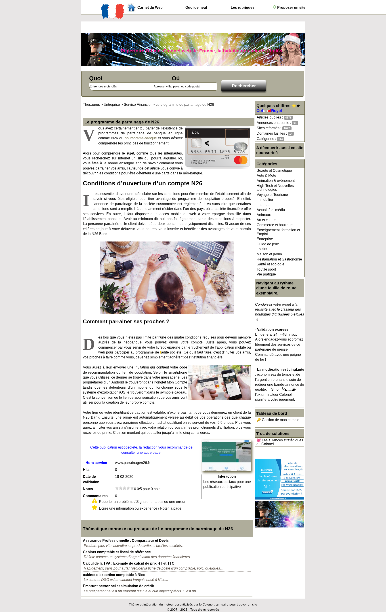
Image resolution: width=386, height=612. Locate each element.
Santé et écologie (270, 264)
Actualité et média (271, 210)
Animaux (264, 215)
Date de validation (91, 479)
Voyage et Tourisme (272, 195)
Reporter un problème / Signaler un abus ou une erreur (142, 502)
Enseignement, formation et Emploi (278, 232)
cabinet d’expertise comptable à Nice (114, 575)
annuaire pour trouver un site (236, 604)
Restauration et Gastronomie (279, 259)
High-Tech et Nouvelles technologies (275, 188)
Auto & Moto (266, 175)
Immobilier (265, 199)
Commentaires (95, 496)
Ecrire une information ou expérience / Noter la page (140, 508)
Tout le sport (266, 269)
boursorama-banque (141, 138)
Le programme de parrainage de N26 (184, 104)
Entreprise (265, 239)
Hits (86, 470)
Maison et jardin (269, 254)
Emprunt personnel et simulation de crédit (118, 586)
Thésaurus (91, 104)
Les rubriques (242, 7)
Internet (263, 205)
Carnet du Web (150, 7)
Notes (88, 489)
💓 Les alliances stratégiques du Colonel (279, 442)
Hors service (96, 463)
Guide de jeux (268, 244)
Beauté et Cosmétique (274, 170)
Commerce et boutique (275, 225)
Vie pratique (266, 274)
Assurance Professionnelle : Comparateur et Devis (126, 540)
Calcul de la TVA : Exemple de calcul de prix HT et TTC (128, 563)
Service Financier (138, 104)
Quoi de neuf (196, 7)
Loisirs (262, 249)
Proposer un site (290, 7)
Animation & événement (276, 180)
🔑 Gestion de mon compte (277, 420)
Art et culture (267, 220)
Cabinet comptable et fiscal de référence (117, 552)
